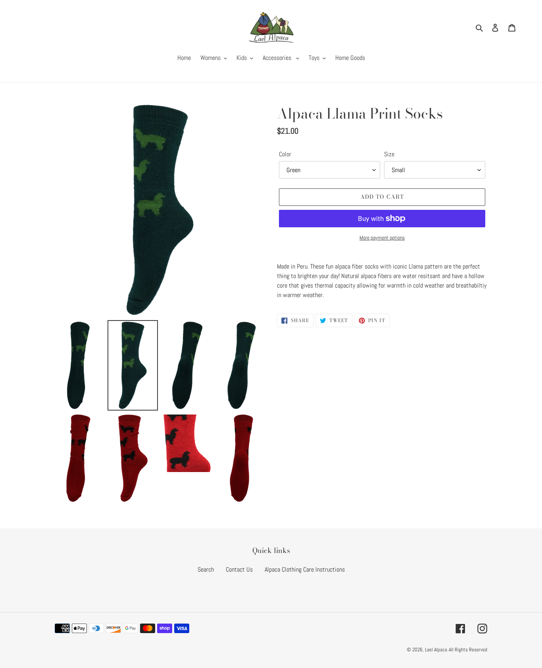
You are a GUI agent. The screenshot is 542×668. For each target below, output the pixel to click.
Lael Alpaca (436, 649)
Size (389, 154)
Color (285, 154)
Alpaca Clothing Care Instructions (305, 569)
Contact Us (239, 569)
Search (206, 569)
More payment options (382, 237)
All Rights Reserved (468, 649)
